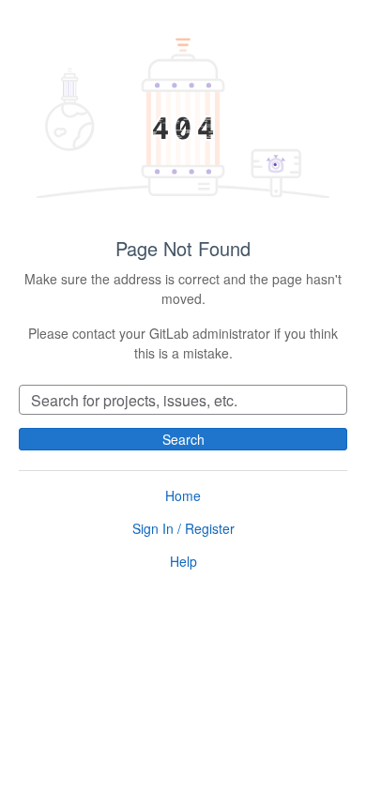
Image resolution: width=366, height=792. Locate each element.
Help (183, 561)
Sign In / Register (183, 528)
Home (183, 495)
